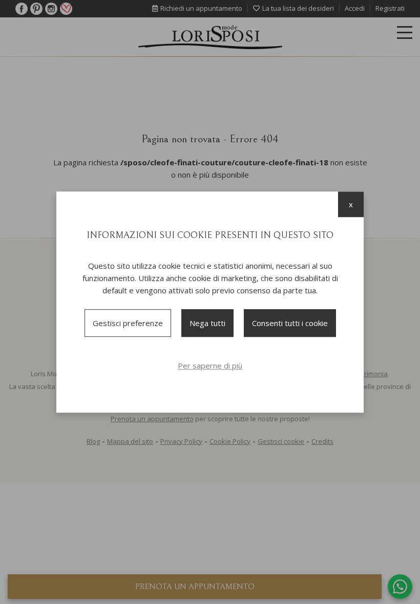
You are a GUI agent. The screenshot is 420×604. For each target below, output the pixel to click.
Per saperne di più (210, 365)
